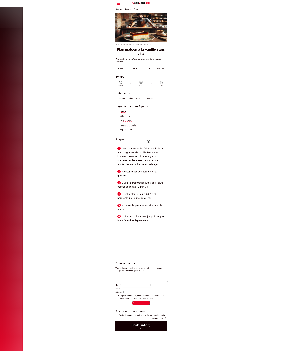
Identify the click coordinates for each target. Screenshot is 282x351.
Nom (118, 285)
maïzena (128, 130)
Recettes (119, 9)
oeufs (123, 111)
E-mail (118, 289)
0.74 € (147, 69)
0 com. (121, 69)
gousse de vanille (129, 125)
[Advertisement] (141, 241)
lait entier (127, 120)
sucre (128, 116)
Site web (119, 292)
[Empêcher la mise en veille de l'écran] (148, 141)
